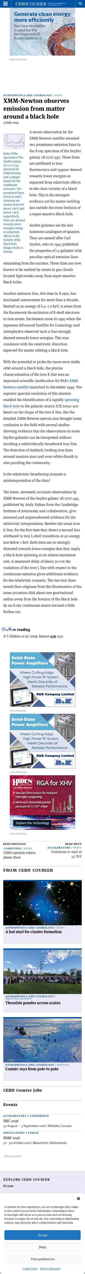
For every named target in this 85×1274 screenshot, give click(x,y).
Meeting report (18, 999)
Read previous (14, 844)
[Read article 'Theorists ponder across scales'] (42, 972)
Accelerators (59, 847)
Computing (12, 848)
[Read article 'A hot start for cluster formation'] (42, 903)
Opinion (62, 1065)
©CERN (8, 1186)
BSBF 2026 (11, 1138)
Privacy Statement (50, 1268)
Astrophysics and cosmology (27, 95)
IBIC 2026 (11, 1121)
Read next (73, 844)
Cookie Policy (30, 1268)
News (58, 95)
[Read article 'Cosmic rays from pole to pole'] (42, 1040)
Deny (42, 1247)
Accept (43, 1235)
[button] (78, 1198)
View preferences (42, 1259)
